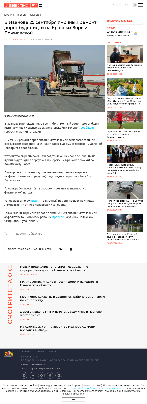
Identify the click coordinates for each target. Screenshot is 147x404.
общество (35, 233)
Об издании (26, 352)
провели (58, 217)
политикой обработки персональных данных (97, 388)
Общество (35, 15)
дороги (21, 233)
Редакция (53, 352)
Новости (22, 15)
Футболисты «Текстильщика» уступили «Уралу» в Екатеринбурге (123, 134)
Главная (9, 15)
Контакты (40, 352)
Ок (73, 399)
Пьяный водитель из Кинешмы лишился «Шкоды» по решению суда (124, 68)
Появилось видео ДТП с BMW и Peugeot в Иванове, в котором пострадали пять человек (125, 203)
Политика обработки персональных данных (40, 368)
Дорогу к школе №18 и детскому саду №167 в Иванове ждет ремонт (61, 313)
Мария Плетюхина (42, 39)
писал (34, 201)
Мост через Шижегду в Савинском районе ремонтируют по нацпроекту (63, 298)
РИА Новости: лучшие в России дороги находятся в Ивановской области (59, 283)
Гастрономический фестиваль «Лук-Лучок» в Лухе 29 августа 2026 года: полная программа (124, 101)
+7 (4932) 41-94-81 (121, 5)
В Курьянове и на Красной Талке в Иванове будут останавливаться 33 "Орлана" (123, 237)
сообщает (87, 127)
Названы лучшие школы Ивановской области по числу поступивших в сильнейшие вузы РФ (124, 168)
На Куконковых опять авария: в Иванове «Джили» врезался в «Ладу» (57, 328)
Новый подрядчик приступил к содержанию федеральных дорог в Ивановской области (54, 268)
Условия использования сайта (34, 364)
